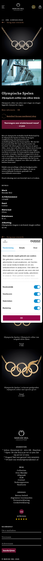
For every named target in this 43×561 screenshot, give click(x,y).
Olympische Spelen (16, 20)
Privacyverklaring (21, 500)
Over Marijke (21, 472)
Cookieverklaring (22, 502)
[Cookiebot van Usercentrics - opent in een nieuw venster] (30, 241)
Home (7, 20)
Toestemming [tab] (8, 248)
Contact (21, 479)
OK (21, 318)
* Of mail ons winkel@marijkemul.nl (21, 459)
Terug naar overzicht (15, 22)
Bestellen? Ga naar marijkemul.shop (21, 116)
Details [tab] (22, 248)
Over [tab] (35, 248)
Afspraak (21, 475)
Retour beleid (21, 495)
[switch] (37, 294)
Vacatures (21, 484)
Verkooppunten (21, 482)
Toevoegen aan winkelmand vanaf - (21, 124)
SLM (21, 477)
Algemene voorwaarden (21, 497)
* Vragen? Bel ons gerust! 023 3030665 (21, 457)
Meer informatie (8, 110)
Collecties (21, 470)
